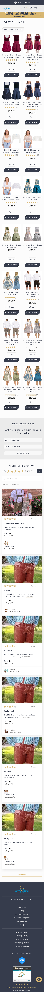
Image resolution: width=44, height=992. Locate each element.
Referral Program (22, 918)
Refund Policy (22, 939)
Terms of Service (22, 946)
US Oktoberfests (22, 914)
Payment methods (21, 953)
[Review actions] (39, 518)
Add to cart (11, 74)
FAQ (22, 925)
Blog (22, 911)
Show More (29, 596)
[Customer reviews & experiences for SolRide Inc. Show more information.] (22, 974)
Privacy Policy (22, 936)
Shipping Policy (22, 943)
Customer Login (22, 932)
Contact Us (22, 921)
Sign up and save (21, 900)
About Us (22, 907)
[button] (32, 471)
